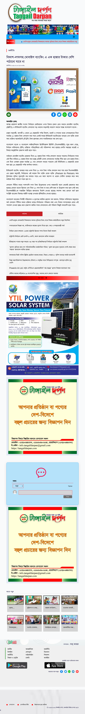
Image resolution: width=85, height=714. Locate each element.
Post (67, 497)
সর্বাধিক (60, 214)
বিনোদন (46, 652)
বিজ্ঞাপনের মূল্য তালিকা (41, 705)
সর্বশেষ (24, 214)
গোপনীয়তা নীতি (24, 705)
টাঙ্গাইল (10, 652)
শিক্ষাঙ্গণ (46, 655)
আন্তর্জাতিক (29, 649)
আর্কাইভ (46, 658)
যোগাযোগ (11, 705)
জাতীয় (10, 649)
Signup (70, 486)
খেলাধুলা (28, 652)
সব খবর (41, 278)
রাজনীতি (46, 649)
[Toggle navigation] (74, 37)
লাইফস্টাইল (29, 655)
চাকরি (27, 658)
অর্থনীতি (10, 655)
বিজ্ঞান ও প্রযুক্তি (13, 658)
